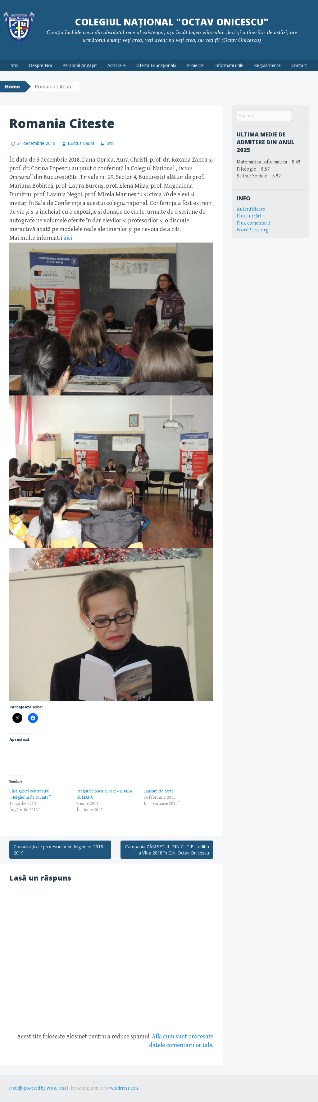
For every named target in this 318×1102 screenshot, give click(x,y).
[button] (111, 319)
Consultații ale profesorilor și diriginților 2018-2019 (59, 850)
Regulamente (267, 65)
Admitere (116, 65)
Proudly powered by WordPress (37, 1088)
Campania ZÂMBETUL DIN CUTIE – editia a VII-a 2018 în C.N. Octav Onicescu (167, 850)
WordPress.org (253, 230)
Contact (299, 65)
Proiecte (195, 65)
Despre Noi (40, 65)
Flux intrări (249, 216)
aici (67, 238)
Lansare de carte (159, 791)
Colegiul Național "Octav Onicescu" (172, 22)
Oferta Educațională (156, 65)
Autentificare (251, 209)
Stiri (14, 65)
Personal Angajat (79, 65)
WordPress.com (124, 1088)
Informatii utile (228, 65)
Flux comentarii (253, 223)
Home (12, 86)
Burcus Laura (81, 143)
